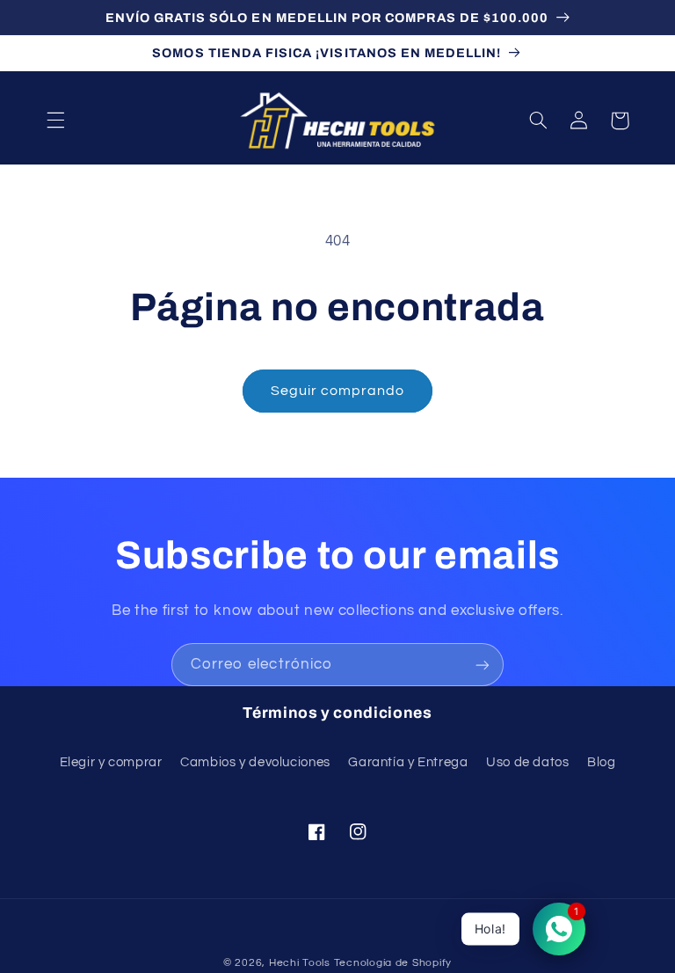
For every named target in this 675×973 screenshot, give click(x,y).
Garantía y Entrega (408, 762)
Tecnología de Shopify (393, 963)
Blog (601, 762)
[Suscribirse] (482, 664)
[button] (55, 120)
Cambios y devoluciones (255, 762)
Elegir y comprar (111, 762)
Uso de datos (528, 762)
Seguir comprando (338, 391)
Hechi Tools (299, 963)
